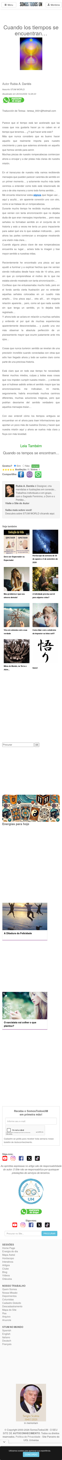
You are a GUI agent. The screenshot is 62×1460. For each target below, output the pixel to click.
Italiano (6, 1337)
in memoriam (31, 1423)
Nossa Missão (9, 1292)
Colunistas (8, 1299)
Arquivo (6, 1316)
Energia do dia (10, 1251)
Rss (4, 1313)
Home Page (8, 1248)
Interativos (7, 1261)
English (6, 1334)
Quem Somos (9, 1289)
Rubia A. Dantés (20, 84)
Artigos (6, 1265)
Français (6, 1344)
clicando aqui (47, 513)
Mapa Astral (8, 1254)
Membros (55, 4)
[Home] (31, 1191)
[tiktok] (37, 1158)
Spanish (6, 1330)
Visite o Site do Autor (17, 503)
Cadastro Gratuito (11, 1303)
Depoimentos (9, 1296)
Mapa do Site (9, 1309)
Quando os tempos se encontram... (31, 452)
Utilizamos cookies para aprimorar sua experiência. (30, 1450)
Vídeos (6, 1275)
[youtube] (4, 1158)
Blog (4, 1272)
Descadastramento (12, 1306)
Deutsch (6, 1340)
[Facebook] (21, 1158)
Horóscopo (8, 1258)
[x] (29, 1158)
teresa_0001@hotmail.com (41, 110)
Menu (9, 4)
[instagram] (12, 1158)
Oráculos (7, 1279)
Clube (5, 1268)
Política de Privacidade (28, 1436)
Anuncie (6, 1320)
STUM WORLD (18, 89)
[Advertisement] (31, 708)
